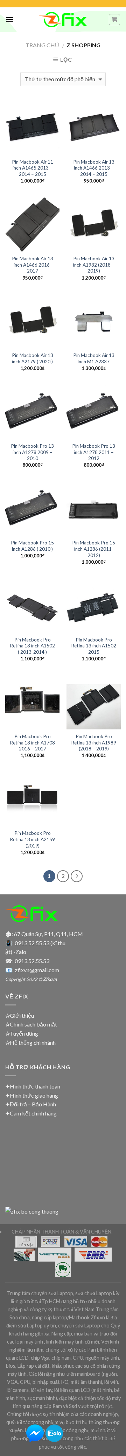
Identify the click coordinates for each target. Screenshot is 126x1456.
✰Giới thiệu (19, 1015)
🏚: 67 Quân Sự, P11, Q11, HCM (44, 933)
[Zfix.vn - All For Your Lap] (63, 20)
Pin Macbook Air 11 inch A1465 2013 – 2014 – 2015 (32, 168)
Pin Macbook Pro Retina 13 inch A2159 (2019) (32, 839)
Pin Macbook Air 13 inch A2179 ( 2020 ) (32, 358)
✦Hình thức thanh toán (32, 1086)
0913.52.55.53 (32, 960)
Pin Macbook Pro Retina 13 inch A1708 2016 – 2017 (32, 742)
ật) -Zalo (15, 951)
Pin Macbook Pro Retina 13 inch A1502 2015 (93, 646)
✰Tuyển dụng (21, 1033)
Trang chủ (42, 45)
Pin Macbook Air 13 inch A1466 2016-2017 (32, 265)
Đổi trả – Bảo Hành (33, 1104)
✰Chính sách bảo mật (31, 1024)
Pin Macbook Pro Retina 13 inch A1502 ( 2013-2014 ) (32, 646)
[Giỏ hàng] (114, 19)
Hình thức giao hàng (34, 1095)
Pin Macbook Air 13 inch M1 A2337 (93, 358)
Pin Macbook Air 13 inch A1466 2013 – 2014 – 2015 (93, 168)
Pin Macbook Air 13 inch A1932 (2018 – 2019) (93, 265)
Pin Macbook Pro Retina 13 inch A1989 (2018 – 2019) (93, 742)
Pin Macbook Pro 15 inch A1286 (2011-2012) (93, 549)
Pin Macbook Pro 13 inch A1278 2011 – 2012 (93, 452)
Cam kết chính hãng (33, 1113)
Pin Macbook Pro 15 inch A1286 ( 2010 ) (32, 546)
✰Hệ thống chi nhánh (30, 1042)
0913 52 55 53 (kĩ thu (40, 943)
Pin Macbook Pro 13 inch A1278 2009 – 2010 (32, 452)
